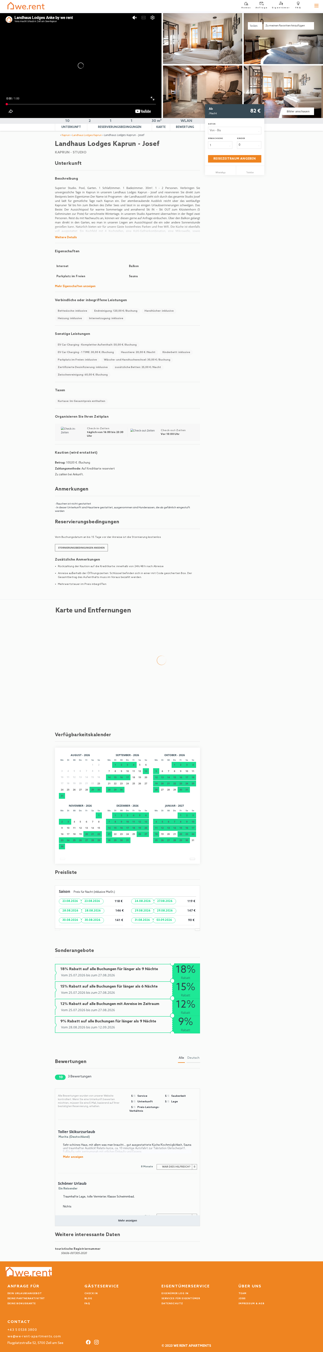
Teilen (254, 26)
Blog (88, 1298)
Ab (211, 109)
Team (243, 1293)
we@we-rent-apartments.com (34, 1337)
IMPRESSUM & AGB (251, 1303)
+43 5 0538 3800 (22, 1330)
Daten (211, 124)
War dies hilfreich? (178, 1166)
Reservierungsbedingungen (119, 127)
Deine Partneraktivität (26, 1298)
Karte (161, 127)
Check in (91, 1293)
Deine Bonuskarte (21, 1303)
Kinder (241, 138)
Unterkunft (71, 127)
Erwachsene (215, 138)
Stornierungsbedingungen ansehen (81, 547)
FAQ (87, 1303)
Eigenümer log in (175, 1293)
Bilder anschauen (298, 111)
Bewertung (185, 127)
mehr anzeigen (73, 1157)
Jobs (242, 1298)
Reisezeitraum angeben (234, 159)
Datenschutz (172, 1303)
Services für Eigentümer (181, 1298)
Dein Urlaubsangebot (24, 1293)
